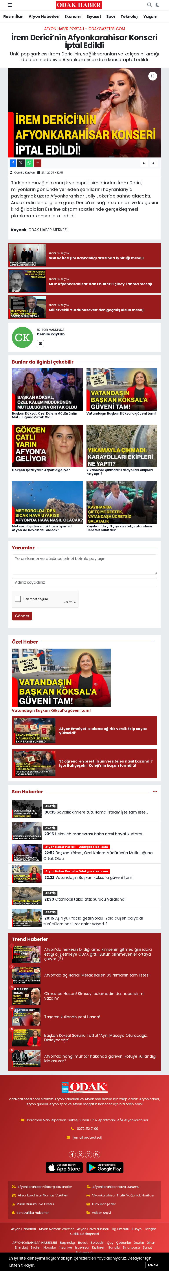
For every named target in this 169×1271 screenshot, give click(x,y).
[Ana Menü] (10, 4)
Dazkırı (139, 1242)
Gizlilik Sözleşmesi (84, 1233)
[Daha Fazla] (37, 163)
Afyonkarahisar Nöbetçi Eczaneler (44, 1186)
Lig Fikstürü (120, 1229)
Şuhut (147, 1247)
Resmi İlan (13, 16)
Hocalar (50, 1247)
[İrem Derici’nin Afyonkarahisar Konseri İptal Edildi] (84, 112)
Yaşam (150, 16)
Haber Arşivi (101, 1212)
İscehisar (82, 1247)
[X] (80, 1154)
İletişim (150, 1229)
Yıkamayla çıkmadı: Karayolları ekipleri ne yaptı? (119, 472)
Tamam (153, 1265)
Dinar (151, 1242)
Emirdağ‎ (21, 1247)
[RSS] (96, 1154)
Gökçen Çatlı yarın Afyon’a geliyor (41, 470)
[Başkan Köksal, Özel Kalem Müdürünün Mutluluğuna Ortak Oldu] (47, 389)
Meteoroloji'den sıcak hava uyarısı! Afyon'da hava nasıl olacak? (42, 528)
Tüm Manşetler (104, 1204)
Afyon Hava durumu (93, 1229)
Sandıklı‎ (114, 1247)
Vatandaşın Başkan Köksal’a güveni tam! (121, 413)
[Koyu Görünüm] (157, 5)
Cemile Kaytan (24, 172)
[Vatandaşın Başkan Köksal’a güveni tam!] (121, 389)
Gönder (22, 616)
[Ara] (149, 5)
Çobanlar (123, 1242)
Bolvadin (97, 1242)
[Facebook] (72, 1154)
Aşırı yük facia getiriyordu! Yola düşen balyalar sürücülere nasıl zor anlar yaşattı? (93, 921)
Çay (110, 1242)
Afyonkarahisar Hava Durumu (115, 1186)
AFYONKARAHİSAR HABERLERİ (34, 1242)
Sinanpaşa (131, 1247)
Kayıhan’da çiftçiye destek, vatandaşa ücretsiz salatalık (119, 528)
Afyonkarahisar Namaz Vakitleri (43, 1195)
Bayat (83, 1242)
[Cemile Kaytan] (22, 337)
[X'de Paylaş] (21, 163)
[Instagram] (88, 1154)
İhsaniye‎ (65, 1247)
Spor (111, 16)
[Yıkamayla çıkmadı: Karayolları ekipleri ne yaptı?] (121, 445)
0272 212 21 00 (87, 1128)
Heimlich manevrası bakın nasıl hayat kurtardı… (94, 834)
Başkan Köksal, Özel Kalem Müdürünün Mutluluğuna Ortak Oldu (44, 415)
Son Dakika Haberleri (33, 1212)
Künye (137, 1229)
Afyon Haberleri (44, 16)
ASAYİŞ (50, 806)
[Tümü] (155, 791)
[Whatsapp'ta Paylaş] (29, 163)
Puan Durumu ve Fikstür (35, 1204)
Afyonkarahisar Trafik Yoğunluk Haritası (123, 1195)
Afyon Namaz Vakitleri (56, 1229)
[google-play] (104, 1167)
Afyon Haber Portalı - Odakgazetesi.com (84, 28)
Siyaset (93, 16)
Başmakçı (67, 1242)
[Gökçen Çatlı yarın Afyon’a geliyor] (47, 445)
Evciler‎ (36, 1247)
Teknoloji (129, 16)
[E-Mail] (40, 343)
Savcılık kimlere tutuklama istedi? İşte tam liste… (96, 812)
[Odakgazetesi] (79, 4)
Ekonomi (72, 16)
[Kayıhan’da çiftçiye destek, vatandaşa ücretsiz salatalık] (121, 502)
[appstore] (64, 1167)
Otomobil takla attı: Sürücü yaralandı (84, 899)
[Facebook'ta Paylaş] (13, 163)
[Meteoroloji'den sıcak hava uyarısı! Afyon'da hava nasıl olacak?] (47, 502)
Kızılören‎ (98, 1247)
